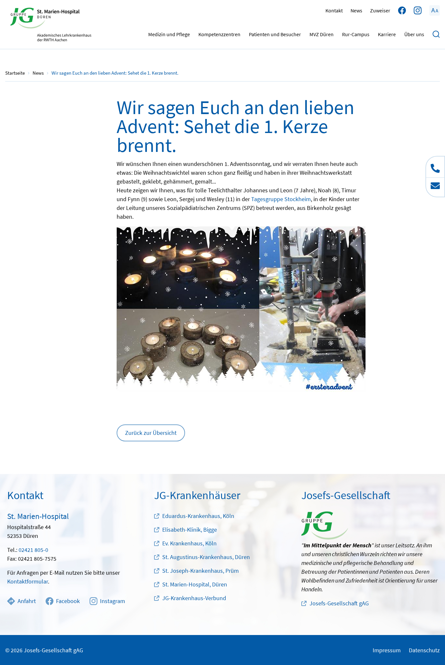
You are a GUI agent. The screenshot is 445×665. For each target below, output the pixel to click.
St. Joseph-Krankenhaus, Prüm (200, 570)
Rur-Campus (355, 34)
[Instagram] (418, 10)
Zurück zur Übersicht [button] (151, 432)
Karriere (387, 34)
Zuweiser (380, 10)
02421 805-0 (33, 550)
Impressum (387, 650)
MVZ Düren (321, 34)
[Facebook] (402, 10)
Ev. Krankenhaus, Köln (189, 543)
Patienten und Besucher (275, 34)
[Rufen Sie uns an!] (435, 166)
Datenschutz (424, 650)
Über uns (414, 34)
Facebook (68, 601)
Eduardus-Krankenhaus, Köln (198, 516)
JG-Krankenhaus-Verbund (194, 598)
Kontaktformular (27, 581)
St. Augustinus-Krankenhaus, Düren (206, 557)
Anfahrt (27, 601)
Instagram (112, 601)
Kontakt (334, 10)
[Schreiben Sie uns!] (435, 187)
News (356, 10)
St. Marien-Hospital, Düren (194, 584)
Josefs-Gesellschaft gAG (339, 603)
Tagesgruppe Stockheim (281, 199)
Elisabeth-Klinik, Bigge (189, 529)
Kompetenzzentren (219, 34)
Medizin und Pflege (169, 34)
